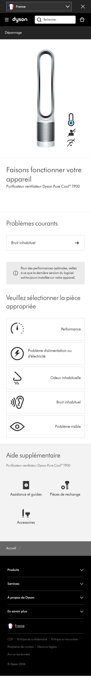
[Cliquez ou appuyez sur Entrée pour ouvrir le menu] (7, 20)
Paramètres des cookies (20, 646)
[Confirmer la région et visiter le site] (83, 6)
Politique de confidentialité (32, 639)
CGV (10, 639)
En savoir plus (17, 611)
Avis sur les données (18, 654)
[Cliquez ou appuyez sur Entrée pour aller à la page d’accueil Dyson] (19, 21)
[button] (15, 626)
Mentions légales (47, 646)
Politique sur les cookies (64, 639)
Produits (13, 570)
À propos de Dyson (20, 598)
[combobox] (39, 6)
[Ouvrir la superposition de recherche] (55, 20)
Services (13, 584)
